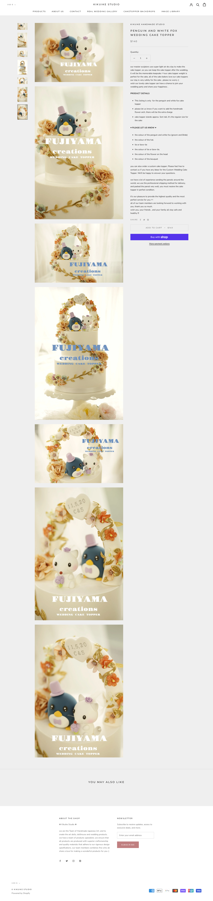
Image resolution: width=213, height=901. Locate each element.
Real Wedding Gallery (102, 11)
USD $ (10, 5)
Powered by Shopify (21, 893)
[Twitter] (144, 220)
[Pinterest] (148, 220)
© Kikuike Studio (22, 889)
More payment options (159, 243)
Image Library (170, 11)
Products (39, 11)
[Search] (197, 4)
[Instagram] (73, 860)
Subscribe (128, 845)
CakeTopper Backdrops (139, 11)
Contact (75, 11)
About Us (58, 11)
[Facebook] (140, 220)
